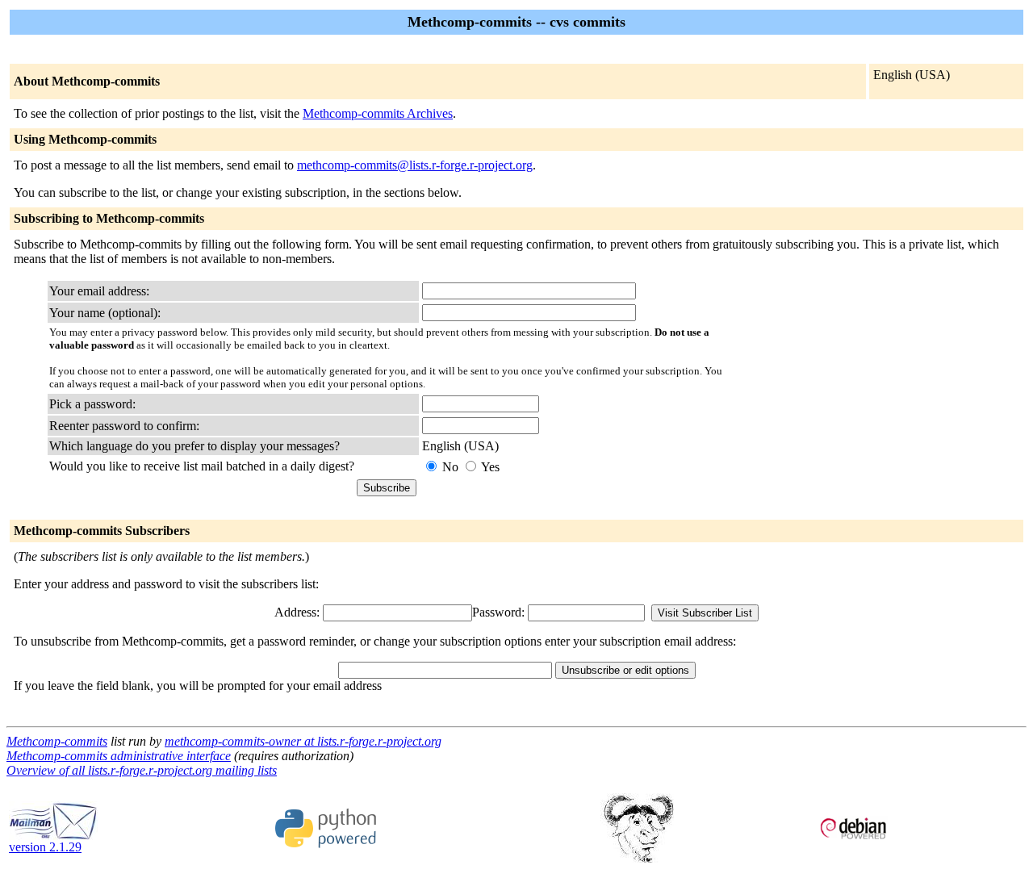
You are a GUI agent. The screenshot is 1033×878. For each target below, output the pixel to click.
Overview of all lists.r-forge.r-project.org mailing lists (141, 770)
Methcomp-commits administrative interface (118, 756)
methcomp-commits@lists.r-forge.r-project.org (415, 165)
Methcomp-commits (56, 741)
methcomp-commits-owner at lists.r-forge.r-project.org (303, 741)
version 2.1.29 (45, 847)
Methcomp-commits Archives (378, 113)
